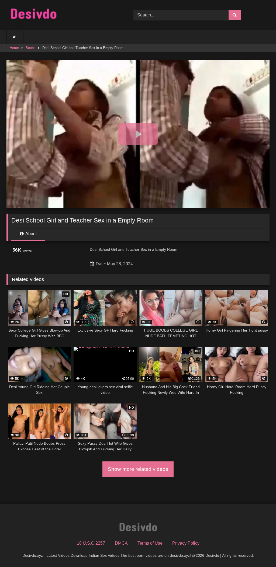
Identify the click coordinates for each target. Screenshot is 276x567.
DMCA (121, 543)
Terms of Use (150, 543)
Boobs (31, 48)
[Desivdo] (61, 15)
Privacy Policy (185, 543)
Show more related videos (138, 469)
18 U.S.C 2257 (91, 543)
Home (14, 48)
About (31, 233)
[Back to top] (259, 551)
